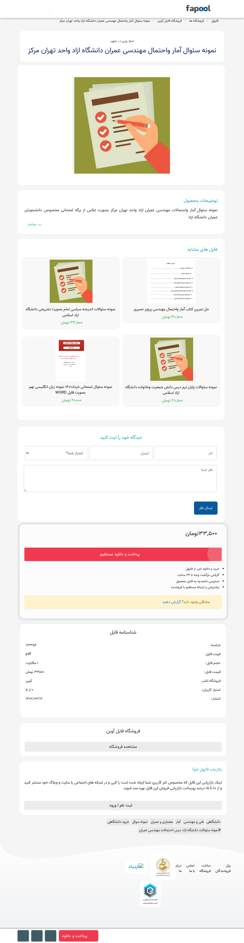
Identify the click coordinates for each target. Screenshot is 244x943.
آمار (178, 822)
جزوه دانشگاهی (118, 822)
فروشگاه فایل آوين (169, 21)
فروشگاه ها (196, 21)
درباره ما (178, 868)
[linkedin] (171, 926)
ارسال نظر (205, 508)
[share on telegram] (115, 708)
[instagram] (149, 926)
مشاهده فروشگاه (123, 746)
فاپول (214, 21)
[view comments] (130, 708)
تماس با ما (190, 868)
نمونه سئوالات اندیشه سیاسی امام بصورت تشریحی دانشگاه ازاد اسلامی (70, 312)
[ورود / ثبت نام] (29, 9)
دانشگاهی (213, 822)
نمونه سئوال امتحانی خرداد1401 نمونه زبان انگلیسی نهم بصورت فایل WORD (70, 390)
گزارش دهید (171, 602)
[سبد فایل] (21, 8)
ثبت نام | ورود (121, 805)
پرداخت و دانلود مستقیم (120, 554)
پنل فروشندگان (223, 868)
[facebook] (127, 926)
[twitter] (160, 926)
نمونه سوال (140, 822)
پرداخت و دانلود (74, 936)
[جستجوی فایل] (51, 9)
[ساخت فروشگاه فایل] (40, 9)
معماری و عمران (162, 822)
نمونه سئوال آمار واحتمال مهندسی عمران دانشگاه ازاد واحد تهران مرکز (105, 21)
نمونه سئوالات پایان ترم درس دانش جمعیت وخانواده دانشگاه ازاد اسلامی (171, 390)
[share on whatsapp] (123, 708)
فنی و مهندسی (194, 822)
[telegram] (138, 926)
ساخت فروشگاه (205, 868)
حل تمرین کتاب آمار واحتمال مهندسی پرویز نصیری (171, 309)
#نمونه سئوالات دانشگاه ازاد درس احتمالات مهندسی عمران (179, 830)
